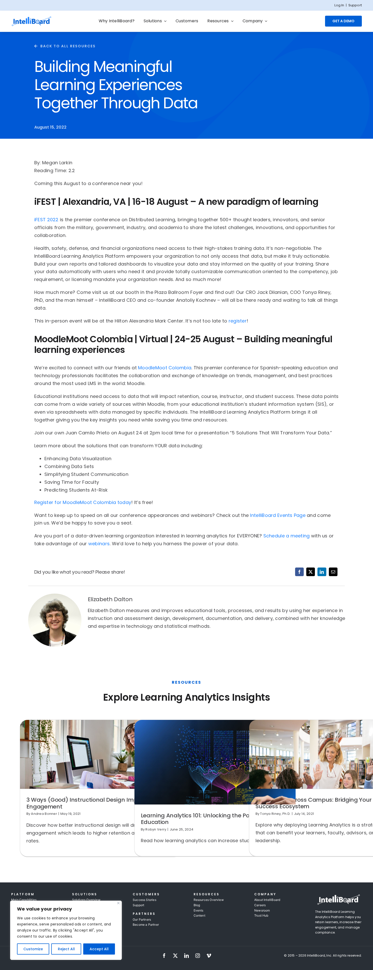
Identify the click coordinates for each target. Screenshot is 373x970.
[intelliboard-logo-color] (31, 18)
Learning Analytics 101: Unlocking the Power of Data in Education (214, 819)
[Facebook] (299, 571)
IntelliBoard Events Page (277, 515)
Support (355, 5)
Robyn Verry (155, 829)
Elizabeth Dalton (110, 599)
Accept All (99, 949)
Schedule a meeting (286, 536)
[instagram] (197, 955)
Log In (339, 5)
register (238, 321)
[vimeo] (209, 955)
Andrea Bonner (44, 813)
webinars (99, 543)
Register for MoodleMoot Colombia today (82, 502)
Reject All (66, 949)
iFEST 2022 (46, 219)
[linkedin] (186, 955)
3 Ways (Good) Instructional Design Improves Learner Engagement (100, 803)
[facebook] (164, 955)
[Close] (118, 903)
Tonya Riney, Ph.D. (275, 813)
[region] (66, 930)
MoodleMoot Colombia (164, 368)
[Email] (333, 571)
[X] (310, 571)
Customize (33, 949)
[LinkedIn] (321, 571)
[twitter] (175, 955)
